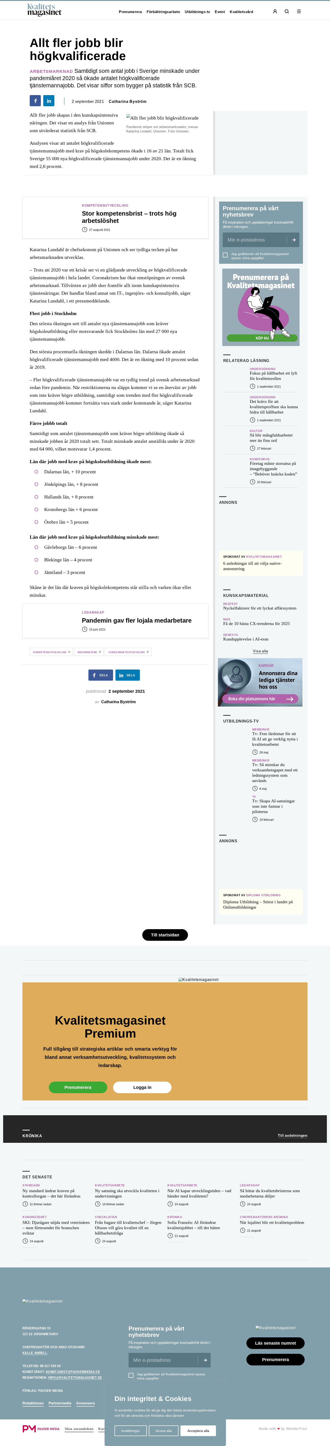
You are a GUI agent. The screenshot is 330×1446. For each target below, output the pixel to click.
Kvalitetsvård (241, 12)
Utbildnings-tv (197, 12)
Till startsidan (165, 935)
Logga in (142, 1087)
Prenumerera (130, 12)
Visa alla (260, 651)
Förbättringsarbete (163, 12)
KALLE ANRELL (34, 1353)
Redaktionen (33, 1403)
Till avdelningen (293, 1135)
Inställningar (130, 1431)
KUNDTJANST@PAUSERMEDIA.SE (73, 1372)
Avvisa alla (164, 1431)
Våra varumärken (79, 1429)
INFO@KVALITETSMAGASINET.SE (75, 1377)
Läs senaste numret (275, 1343)
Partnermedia (60, 1403)
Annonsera (85, 1403)
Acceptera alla (198, 1431)
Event (220, 12)
